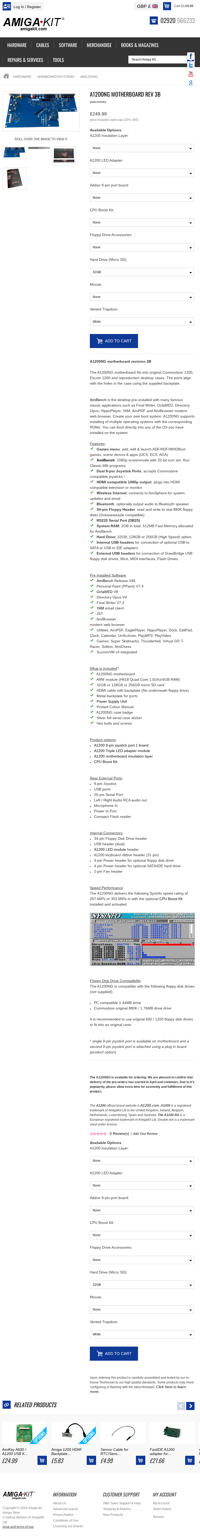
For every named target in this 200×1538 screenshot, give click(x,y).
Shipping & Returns (117, 1509)
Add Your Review (145, 1134)
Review (158, 1517)
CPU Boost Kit (105, 762)
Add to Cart (118, 341)
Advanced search (65, 1509)
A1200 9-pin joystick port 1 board (121, 745)
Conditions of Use (65, 1520)
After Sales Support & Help (122, 1503)
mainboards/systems (56, 77)
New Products (113, 1515)
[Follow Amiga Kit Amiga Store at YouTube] (191, 74)
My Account (161, 1503)
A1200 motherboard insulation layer (123, 756)
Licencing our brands (68, 1526)
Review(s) (119, 1133)
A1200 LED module (110, 849)
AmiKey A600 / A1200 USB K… (15, 1451)
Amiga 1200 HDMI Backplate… (66, 1451)
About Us (59, 1503)
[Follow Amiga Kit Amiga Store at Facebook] (191, 56)
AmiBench (98, 400)
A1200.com (149, 1105)
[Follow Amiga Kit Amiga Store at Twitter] (191, 65)
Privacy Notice (63, 1515)
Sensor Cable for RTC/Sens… (114, 1451)
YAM (100, 608)
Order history (162, 1509)
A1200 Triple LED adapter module (122, 751)
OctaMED (105, 592)
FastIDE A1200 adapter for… (162, 1451)
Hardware (22, 77)
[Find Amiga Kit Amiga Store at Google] (191, 83)
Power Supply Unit (112, 701)
